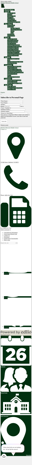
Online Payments (11, 43)
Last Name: (4, 103)
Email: (3, 104)
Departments (10, 27)
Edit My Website (11, 86)
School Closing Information (14, 46)
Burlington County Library (14, 69)
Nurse (12, 33)
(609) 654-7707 (9, 195)
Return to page (4, 125)
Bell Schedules (11, 36)
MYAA (9, 75)
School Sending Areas (13, 48)
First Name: (4, 101)
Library (12, 31)
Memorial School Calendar (14, 80)
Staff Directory (11, 25)
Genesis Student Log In (13, 52)
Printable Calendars (12, 82)
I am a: (22, 106)
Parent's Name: (5, 111)
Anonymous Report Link (13, 51)
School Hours (10, 34)
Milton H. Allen (11, 13)
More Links (7, 240)
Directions (28, 455)
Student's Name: (5, 109)
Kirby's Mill (10, 17)
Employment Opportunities (11, 238)
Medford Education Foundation (15, 72)
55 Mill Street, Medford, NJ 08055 (10, 162)
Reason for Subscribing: (7, 113)
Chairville (9, 14)
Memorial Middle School (13, 22)
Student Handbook (12, 63)
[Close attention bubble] (2, 443)
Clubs (8, 60)
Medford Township (12, 74)
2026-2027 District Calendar (14, 83)
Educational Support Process (14, 54)
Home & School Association (14, 71)
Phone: (3, 106)
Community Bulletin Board (14, 66)
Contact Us (7, 235)
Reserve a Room (11, 89)
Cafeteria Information (12, 40)
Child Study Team (15, 28)
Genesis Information (12, 42)
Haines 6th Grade (11, 20)
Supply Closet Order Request (14, 88)
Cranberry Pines (11, 16)
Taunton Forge (11, 19)
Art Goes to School (12, 68)
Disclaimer (7, 237)
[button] (7, 11)
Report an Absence (12, 39)
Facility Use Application (13, 77)
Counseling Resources (13, 55)
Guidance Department (16, 30)
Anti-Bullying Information (11, 232)
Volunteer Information (13, 49)
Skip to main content (6, 1)
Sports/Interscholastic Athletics (15, 62)
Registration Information (13, 45)
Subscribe (4, 121)
